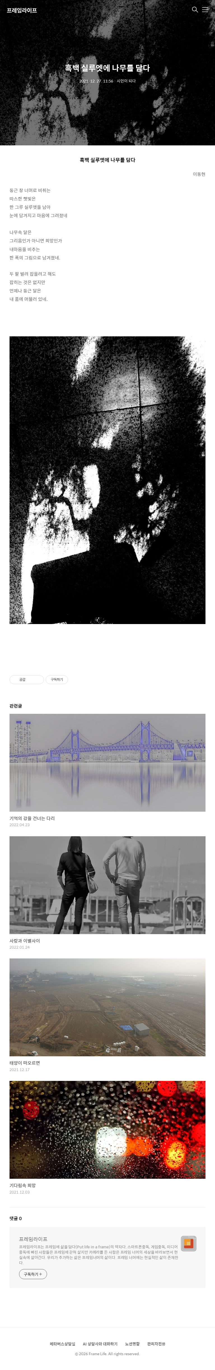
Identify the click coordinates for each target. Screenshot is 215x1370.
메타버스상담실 (62, 1344)
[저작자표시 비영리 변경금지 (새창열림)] (75, 679)
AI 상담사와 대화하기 (100, 1344)
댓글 (16, 1218)
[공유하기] (30, 679)
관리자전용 (156, 1344)
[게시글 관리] (37, 679)
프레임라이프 (22, 10)
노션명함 (132, 1344)
